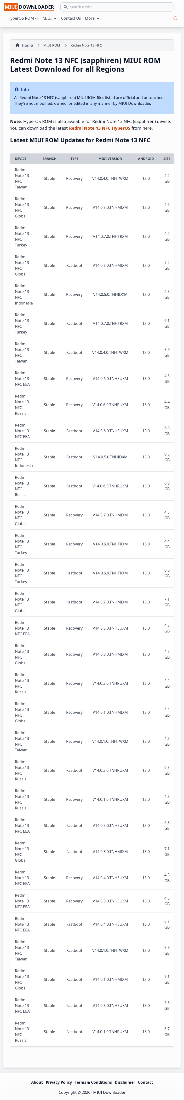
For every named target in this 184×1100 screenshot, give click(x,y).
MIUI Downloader (134, 103)
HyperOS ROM (21, 18)
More (90, 18)
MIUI (47, 18)
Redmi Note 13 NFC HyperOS (99, 128)
